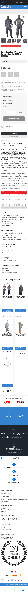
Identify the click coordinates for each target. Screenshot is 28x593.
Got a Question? (14, 416)
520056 (23, 85)
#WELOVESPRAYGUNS (6, 538)
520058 (2, 86)
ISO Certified (4, 513)
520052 (16, 85)
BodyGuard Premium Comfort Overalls (9, 87)
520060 (6, 86)
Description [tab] (14, 133)
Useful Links (4, 511)
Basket (22, 589)
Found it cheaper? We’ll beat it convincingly (11, 46)
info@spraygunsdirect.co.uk (7, 534)
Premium (11, 90)
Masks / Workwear (10, 82)
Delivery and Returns (6, 493)
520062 (9, 86)
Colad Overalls (20, 89)
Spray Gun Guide (5, 496)
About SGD (3, 508)
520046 (5, 85)
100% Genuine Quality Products (8, 509)
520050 (12, 85)
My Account (4, 590)
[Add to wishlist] (7, 283)
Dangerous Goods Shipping (7, 494)
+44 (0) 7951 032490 (6, 529)
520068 (17, 86)
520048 (9, 85)
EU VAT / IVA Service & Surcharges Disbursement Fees (14, 499)
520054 (20, 85)
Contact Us (3, 502)
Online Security (4, 498)
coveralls (3, 90)
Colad (18, 87)
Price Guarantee (5, 501)
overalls (7, 90)
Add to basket (14, 118)
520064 (13, 86)
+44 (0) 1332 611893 (5, 524)
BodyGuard (21, 86)
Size (2, 59)
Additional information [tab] (14, 136)
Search (14, 590)
